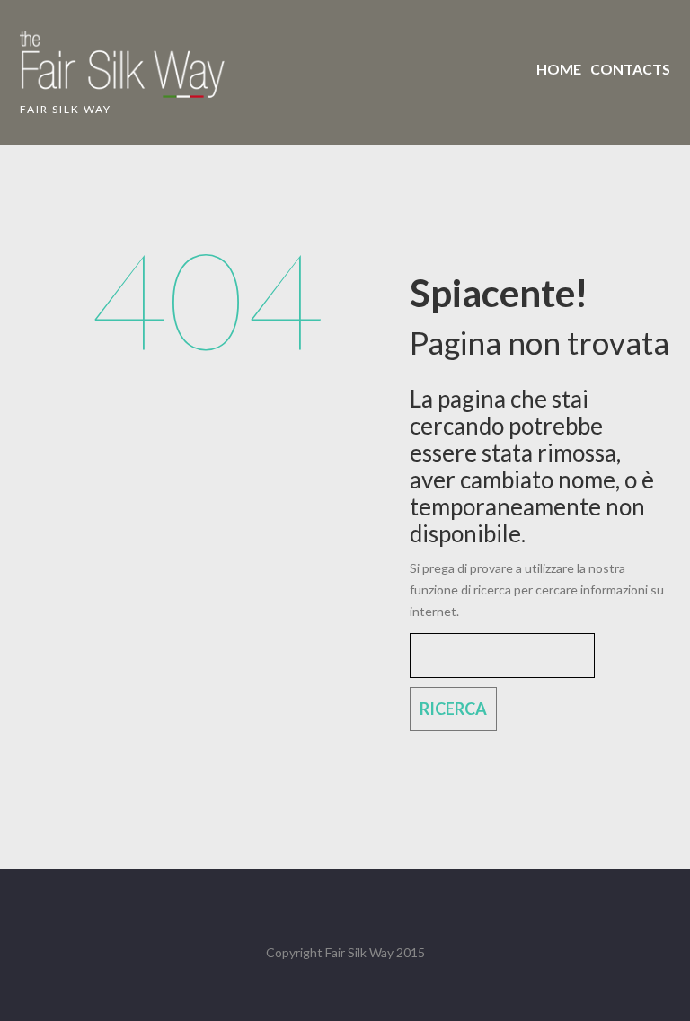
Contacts (630, 68)
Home (558, 68)
